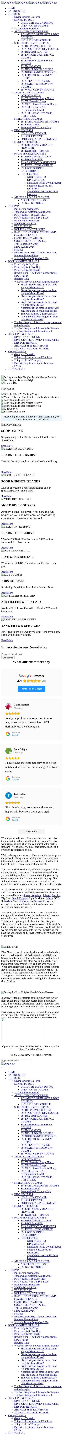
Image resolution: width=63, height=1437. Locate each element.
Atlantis (47, 895)
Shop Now (6, 445)
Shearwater (40, 901)
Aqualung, (36, 895)
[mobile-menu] (2, 375)
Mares (49, 898)
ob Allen (7, 901)
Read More (7, 472)
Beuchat (56, 895)
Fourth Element (20, 898)
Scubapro (24, 901)
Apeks (27, 895)
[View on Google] (8, 706)
